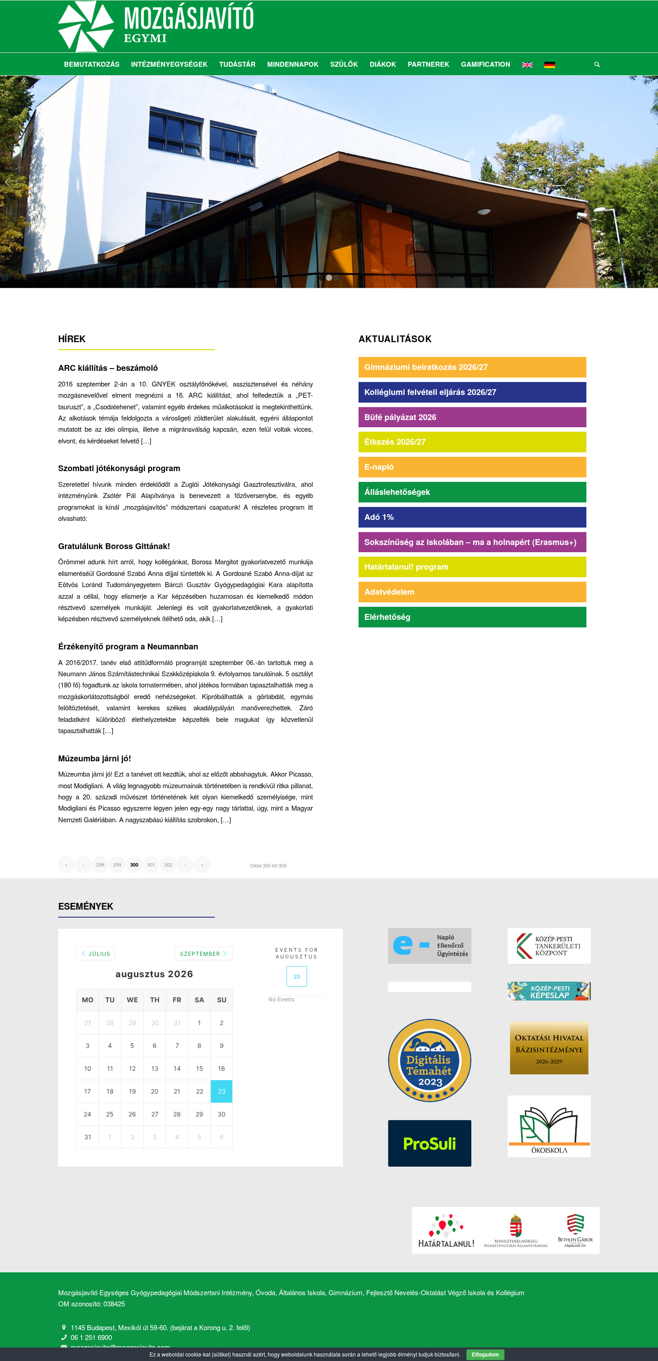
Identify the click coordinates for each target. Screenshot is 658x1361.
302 (168, 864)
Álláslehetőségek (397, 492)
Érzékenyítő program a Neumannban (128, 646)
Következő (650, 181)
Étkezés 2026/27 (395, 441)
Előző (8, 181)
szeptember (201, 953)
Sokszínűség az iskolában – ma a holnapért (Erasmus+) (470, 542)
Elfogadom (485, 1355)
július (99, 953)
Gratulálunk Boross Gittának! (114, 546)
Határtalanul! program (406, 566)
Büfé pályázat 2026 (400, 417)
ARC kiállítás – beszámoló (108, 368)
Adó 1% (379, 517)
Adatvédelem (389, 591)
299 (117, 864)
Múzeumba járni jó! (94, 758)
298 (100, 864)
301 (151, 864)
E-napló (379, 466)
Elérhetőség (387, 617)
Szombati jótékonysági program (119, 468)
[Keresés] (594, 64)
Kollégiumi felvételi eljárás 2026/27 (430, 392)
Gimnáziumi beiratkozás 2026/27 (426, 367)
